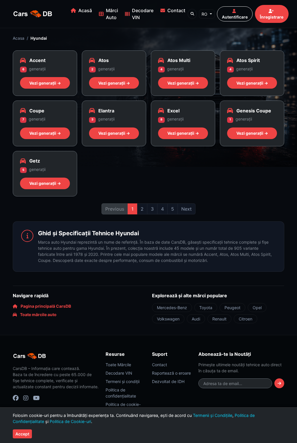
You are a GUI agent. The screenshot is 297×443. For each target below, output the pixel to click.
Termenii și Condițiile (212, 415)
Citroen (245, 318)
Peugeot (232, 307)
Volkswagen (168, 318)
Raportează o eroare (171, 373)
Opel (257, 307)
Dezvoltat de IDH (168, 381)
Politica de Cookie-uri (70, 421)
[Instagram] (25, 397)
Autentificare (235, 16)
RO (205, 14)
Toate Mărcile (118, 364)
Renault (219, 318)
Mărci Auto (112, 14)
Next (186, 209)
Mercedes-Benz (172, 307)
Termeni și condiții (123, 381)
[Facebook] (16, 397)
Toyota (205, 307)
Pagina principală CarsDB (45, 306)
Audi (196, 318)
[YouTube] (36, 397)
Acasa (18, 38)
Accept (22, 433)
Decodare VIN (142, 14)
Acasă (85, 10)
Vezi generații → (45, 83)
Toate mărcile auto (38, 314)
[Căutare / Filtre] (192, 14)
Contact (176, 10)
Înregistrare (271, 16)
